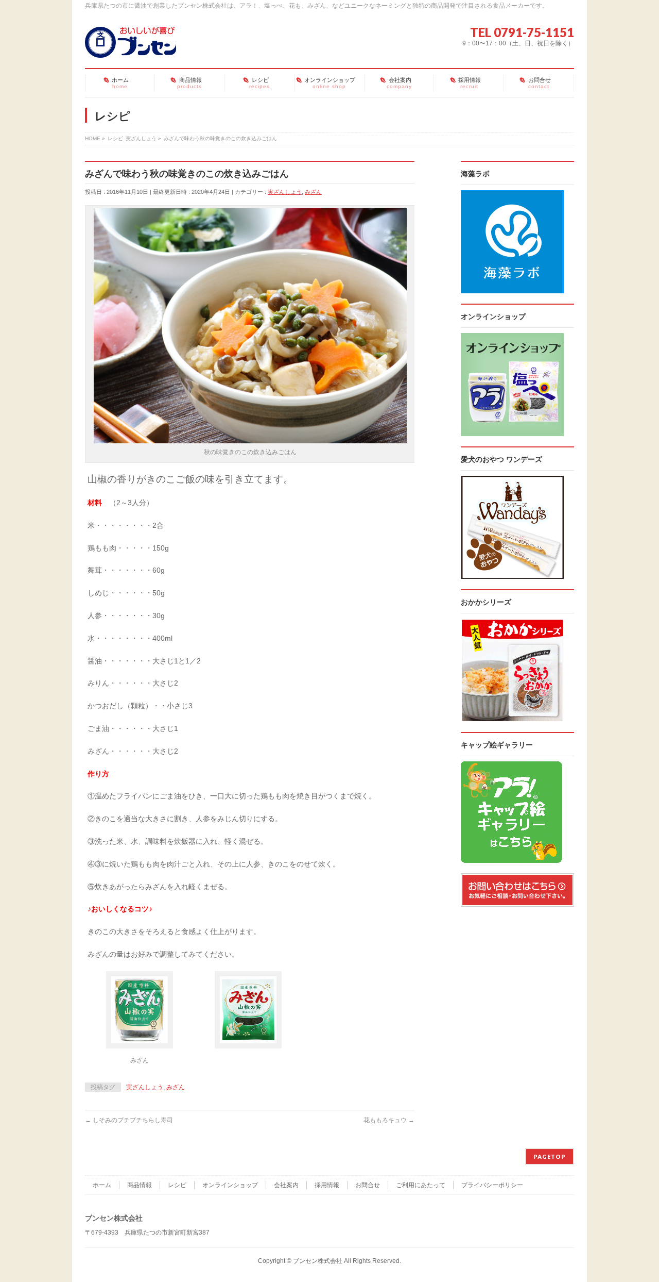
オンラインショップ (230, 1185)
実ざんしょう (285, 192)
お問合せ (367, 1185)
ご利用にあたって (420, 1185)
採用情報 (327, 1185)
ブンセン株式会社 (317, 1260)
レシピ (177, 1185)
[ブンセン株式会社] (130, 46)
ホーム (102, 1185)
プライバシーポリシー (492, 1185)
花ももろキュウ (388, 1120)
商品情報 (139, 1185)
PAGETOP (549, 1156)
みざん (313, 192)
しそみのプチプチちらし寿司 (129, 1120)
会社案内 (286, 1185)
